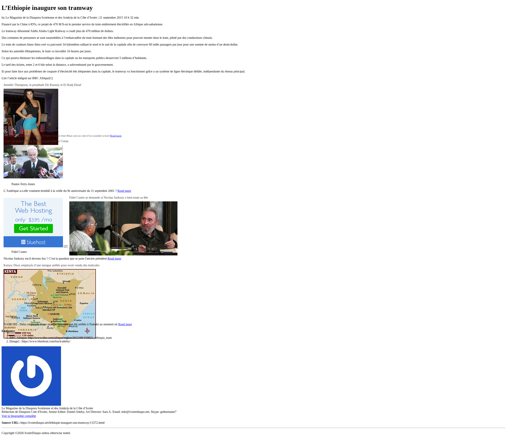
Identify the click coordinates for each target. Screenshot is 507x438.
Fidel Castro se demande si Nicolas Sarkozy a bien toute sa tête (108, 197)
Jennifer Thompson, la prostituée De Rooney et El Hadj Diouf (42, 85)
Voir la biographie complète (19, 416)
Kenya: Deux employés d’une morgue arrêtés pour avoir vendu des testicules (51, 265)
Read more (116, 135)
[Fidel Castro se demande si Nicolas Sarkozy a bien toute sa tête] (123, 254)
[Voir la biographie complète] (38, 416)
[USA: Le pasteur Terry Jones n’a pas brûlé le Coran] (33, 177)
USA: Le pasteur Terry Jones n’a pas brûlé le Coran (36, 141)
